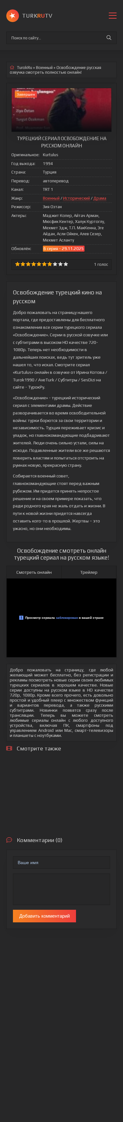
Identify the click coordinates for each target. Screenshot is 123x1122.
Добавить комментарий (44, 916)
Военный (51, 198)
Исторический (76, 198)
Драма (99, 198)
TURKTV (37, 15)
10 (65, 264)
